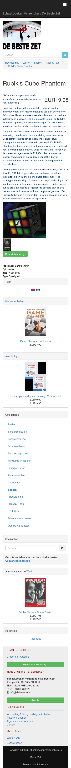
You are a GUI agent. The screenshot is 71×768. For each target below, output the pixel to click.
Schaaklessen (14, 743)
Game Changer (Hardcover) (35, 341)
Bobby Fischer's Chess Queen (35, 612)
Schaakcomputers (18, 431)
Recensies (35, 638)
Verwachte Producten (19, 460)
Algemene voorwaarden (20, 721)
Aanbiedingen (12, 356)
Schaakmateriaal (17, 439)
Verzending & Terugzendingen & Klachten (29, 714)
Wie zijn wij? (13, 737)
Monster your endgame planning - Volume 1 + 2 (35, 396)
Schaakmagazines (18, 453)
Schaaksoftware (16, 446)
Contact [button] (36, 700)
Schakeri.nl (42, 764)
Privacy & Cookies (17, 717)
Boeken (12, 424)
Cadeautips (14, 482)
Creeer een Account (18, 656)
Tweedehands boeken (20, 518)
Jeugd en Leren (16, 468)
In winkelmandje (16, 254)
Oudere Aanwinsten (18, 525)
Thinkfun (13, 511)
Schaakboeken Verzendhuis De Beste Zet (31, 13)
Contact (11, 724)
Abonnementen (16, 475)
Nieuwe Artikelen (14, 301)
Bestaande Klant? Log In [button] (36, 664)
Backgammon (16, 496)
